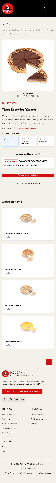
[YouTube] (16, 399)
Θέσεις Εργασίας (7, 433)
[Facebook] (4, 399)
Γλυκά (38, 30)
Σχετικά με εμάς (7, 414)
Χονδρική (27, 30)
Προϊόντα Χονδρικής (37, 414)
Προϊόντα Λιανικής (37, 419)
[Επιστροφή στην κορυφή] (49, 362)
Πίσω (9, 24)
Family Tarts (49, 30)
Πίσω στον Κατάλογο (30, 183)
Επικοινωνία (6, 447)
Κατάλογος (16, 30)
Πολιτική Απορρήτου (26, 473)
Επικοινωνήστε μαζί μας (28, 175)
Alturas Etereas (29, 468)
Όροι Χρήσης (10, 473)
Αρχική (4, 30)
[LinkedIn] (22, 399)
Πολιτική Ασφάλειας (8, 428)
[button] (28, 163)
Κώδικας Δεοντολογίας (9, 424)
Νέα (3, 451)
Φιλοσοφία (6, 419)
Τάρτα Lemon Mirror (27, 128)
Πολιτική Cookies (44, 473)
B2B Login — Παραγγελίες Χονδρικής (23, 391)
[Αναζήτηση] (44, 8)
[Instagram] (10, 399)
